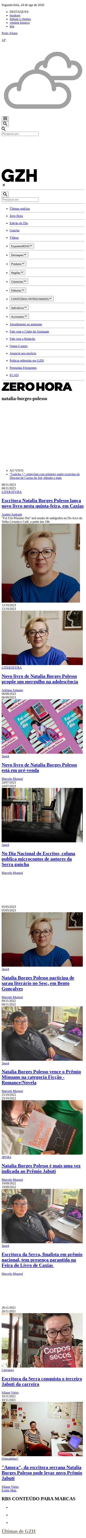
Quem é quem (18, 346)
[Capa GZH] (43, 143)
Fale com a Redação (22, 338)
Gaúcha (14, 230)
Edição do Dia (19, 223)
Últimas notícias (20, 208)
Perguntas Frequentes (23, 367)
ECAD (14, 375)
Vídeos (14, 237)
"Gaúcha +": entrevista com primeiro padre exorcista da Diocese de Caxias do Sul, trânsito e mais (45, 475)
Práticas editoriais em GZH (27, 360)
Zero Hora (16, 216)
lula (12, 26)
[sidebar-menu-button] (5, 118)
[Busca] (5, 124)
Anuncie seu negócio (23, 353)
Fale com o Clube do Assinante (29, 331)
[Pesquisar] (5, 194)
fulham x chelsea (20, 19)
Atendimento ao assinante (26, 324)
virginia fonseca (20, 22)
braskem (15, 15)
